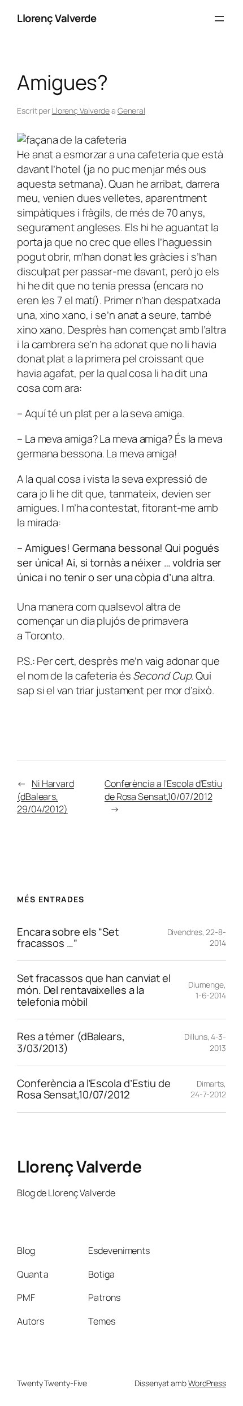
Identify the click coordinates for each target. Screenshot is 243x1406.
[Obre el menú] (219, 18)
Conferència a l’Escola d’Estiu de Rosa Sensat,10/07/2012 (163, 790)
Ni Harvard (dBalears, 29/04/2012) (45, 796)
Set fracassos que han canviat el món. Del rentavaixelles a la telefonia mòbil (94, 989)
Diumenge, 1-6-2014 (207, 990)
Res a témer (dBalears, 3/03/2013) (71, 1042)
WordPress (207, 1383)
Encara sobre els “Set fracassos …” (68, 937)
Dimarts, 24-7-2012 (208, 1089)
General (131, 110)
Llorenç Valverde (56, 18)
